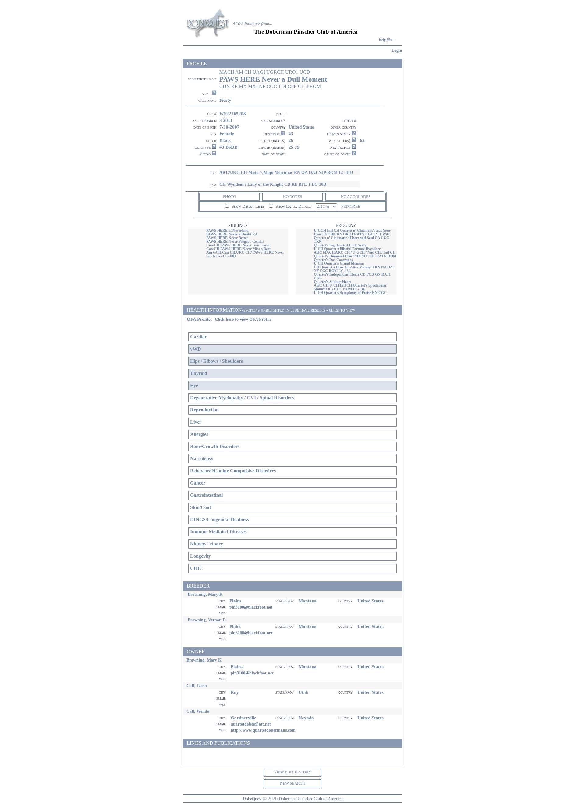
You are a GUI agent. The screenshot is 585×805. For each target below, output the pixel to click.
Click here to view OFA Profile (243, 319)
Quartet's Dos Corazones (333, 260)
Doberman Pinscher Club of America (310, 798)
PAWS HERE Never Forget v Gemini (235, 241)
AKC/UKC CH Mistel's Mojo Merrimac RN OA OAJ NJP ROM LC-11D (286, 172)
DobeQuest (252, 798)
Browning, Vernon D (207, 619)
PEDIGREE (350, 206)
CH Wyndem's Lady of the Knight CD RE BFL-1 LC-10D (272, 184)
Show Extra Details (292, 206)
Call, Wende (197, 711)
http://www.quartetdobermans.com (263, 730)
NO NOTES (292, 196)
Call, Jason (196, 685)
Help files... (387, 40)
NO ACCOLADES (355, 196)
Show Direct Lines (247, 206)
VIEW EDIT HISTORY (292, 772)
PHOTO (229, 196)
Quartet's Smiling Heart (332, 282)
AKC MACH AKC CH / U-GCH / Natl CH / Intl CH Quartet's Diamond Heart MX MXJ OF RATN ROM (355, 254)
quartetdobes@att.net (251, 724)
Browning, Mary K (205, 594)
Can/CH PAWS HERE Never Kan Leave (237, 245)
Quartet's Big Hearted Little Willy (340, 245)
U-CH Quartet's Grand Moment (339, 263)
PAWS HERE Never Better (227, 238)
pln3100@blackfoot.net (250, 607)
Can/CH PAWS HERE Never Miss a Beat (238, 249)
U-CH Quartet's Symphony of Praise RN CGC (350, 293)
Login (397, 50)
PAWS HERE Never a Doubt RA (232, 234)
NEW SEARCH (292, 783)
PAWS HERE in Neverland (227, 230)
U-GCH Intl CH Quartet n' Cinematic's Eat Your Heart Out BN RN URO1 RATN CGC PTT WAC (352, 232)
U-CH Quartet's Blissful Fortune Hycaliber (347, 249)
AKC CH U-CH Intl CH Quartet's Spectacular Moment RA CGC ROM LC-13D (350, 287)
